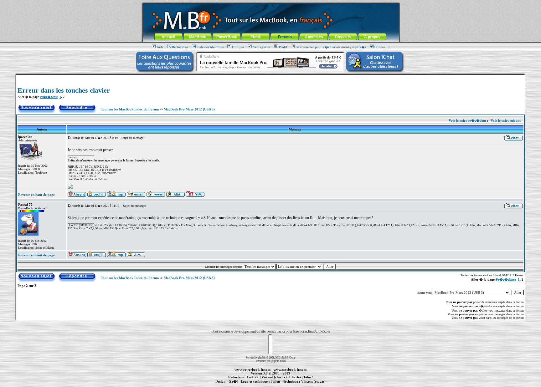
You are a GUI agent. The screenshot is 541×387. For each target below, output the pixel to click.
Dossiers (343, 37)
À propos (372, 37)
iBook (255, 37)
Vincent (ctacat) (313, 381)
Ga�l (233, 381)
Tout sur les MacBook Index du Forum (130, 109)
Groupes (238, 47)
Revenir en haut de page (36, 194)
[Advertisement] (270, 77)
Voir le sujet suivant (506, 120)
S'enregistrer (261, 47)
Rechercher (180, 47)
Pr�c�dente (49, 97)
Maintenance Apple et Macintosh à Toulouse (280, 385)
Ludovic (253, 377)
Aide (160, 47)
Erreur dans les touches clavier (64, 90)
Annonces (314, 37)
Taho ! (308, 377)
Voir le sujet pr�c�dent (467, 120)
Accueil (168, 37)
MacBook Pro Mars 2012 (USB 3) (189, 109)
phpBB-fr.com (278, 361)
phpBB (261, 357)
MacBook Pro (248, 385)
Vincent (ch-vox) (274, 377)
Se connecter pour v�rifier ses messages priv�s (331, 47)
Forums (285, 37)
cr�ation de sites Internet (311, 385)
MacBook (197, 37)
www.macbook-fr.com (290, 369)
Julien (275, 381)
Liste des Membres (210, 47)
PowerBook (226, 37)
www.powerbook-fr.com (252, 369)
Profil (283, 47)
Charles (295, 377)
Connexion (382, 47)
